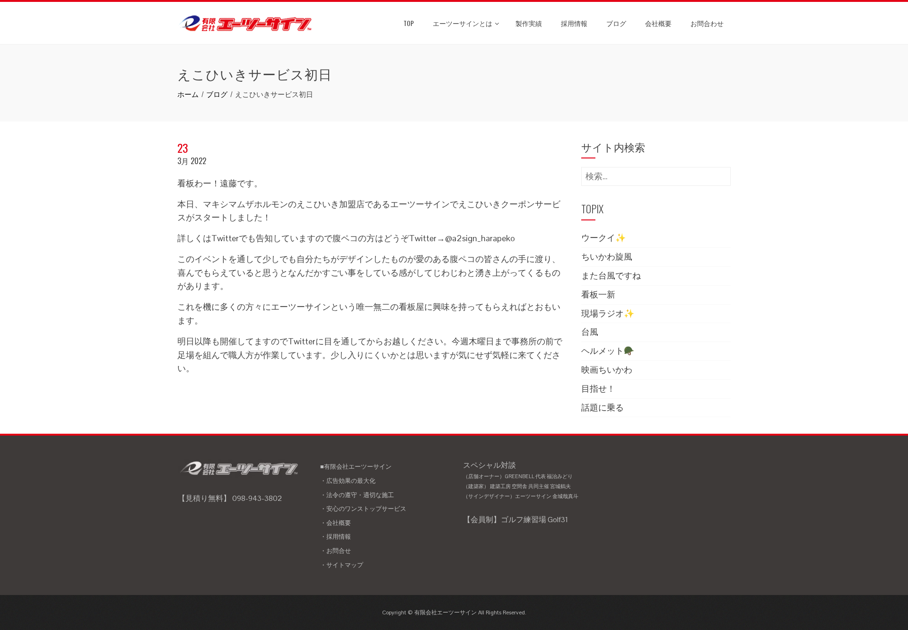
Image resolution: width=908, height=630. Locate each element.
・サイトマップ (341, 565)
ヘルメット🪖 (607, 350)
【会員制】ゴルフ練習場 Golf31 (515, 520)
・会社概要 (335, 523)
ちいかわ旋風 (606, 256)
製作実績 (528, 23)
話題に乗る (602, 407)
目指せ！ (598, 388)
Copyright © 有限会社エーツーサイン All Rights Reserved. (454, 612)
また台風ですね (611, 275)
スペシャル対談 (520, 479)
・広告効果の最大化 (347, 481)
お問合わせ (707, 23)
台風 (589, 331)
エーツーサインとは (462, 23)
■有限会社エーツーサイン (356, 467)
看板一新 (598, 294)
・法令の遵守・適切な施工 (357, 495)
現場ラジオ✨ (607, 313)
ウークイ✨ (603, 237)
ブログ (616, 23)
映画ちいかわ (606, 369)
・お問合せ (335, 551)
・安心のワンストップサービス (363, 509)
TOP (408, 23)
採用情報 (574, 23)
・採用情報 (335, 537)
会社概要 (658, 23)
